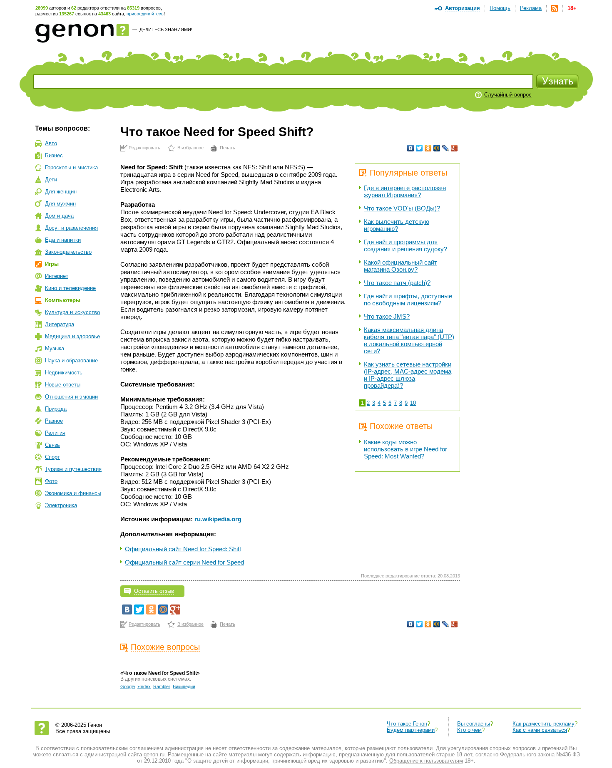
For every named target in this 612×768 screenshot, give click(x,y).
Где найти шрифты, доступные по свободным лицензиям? (408, 299)
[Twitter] (419, 148)
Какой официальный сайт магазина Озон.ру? (400, 266)
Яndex (144, 686)
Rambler (161, 686)
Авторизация (462, 8)
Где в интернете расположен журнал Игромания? (405, 191)
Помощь (500, 8)
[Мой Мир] (437, 148)
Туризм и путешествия (73, 469)
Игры (52, 264)
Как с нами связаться (539, 730)
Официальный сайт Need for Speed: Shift (183, 548)
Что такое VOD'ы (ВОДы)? (402, 208)
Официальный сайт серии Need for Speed (184, 562)
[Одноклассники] (428, 148)
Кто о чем (469, 730)
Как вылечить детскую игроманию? (396, 225)
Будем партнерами (411, 730)
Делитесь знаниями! (165, 29)
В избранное (190, 147)
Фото (51, 481)
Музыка (54, 348)
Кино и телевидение (70, 288)
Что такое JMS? (387, 316)
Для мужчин (60, 204)
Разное (54, 421)
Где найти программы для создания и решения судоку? (405, 245)
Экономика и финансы (73, 493)
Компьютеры (62, 300)
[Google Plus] (454, 148)
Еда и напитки (63, 240)
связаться (65, 754)
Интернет (56, 276)
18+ (572, 8)
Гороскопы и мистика (71, 167)
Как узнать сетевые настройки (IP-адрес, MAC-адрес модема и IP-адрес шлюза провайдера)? (407, 375)
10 (413, 403)
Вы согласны (473, 724)
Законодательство (68, 252)
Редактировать (144, 147)
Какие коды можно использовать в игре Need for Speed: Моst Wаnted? (405, 449)
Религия (55, 433)
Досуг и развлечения (71, 228)
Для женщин (61, 191)
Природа (56, 409)
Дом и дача (59, 216)
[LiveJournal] (445, 148)
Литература (59, 324)
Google (127, 686)
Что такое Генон (407, 724)
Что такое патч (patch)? (397, 282)
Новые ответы (62, 385)
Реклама (531, 8)
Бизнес (54, 155)
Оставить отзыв (154, 591)
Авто (51, 143)
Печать (227, 147)
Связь (52, 445)
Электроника (61, 505)
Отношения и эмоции (71, 397)
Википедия (184, 686)
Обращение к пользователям (426, 761)
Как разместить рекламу (543, 724)
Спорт (52, 457)
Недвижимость (63, 372)
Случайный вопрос (508, 95)
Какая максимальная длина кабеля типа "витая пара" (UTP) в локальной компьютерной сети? (409, 340)
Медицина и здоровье (72, 336)
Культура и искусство (72, 312)
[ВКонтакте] (410, 148)
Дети (51, 179)
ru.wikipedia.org (217, 519)
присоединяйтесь (145, 13)
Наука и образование (71, 360)
